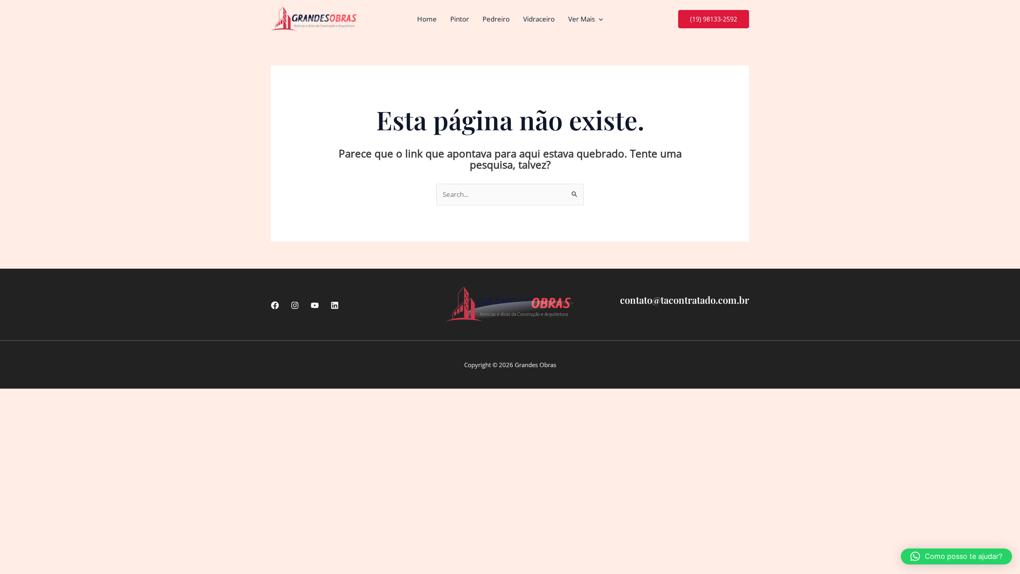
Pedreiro (496, 19)
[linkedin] (335, 305)
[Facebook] (275, 305)
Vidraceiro (539, 19)
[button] (599, 19)
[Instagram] (295, 305)
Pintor (459, 19)
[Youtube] (315, 305)
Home (427, 19)
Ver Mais (581, 19)
